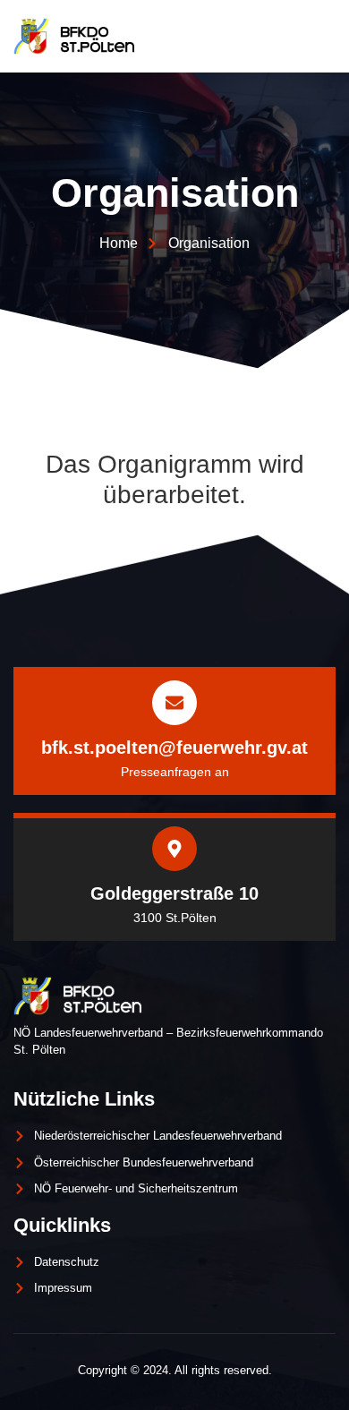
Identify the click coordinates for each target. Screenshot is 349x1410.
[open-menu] (319, 36)
